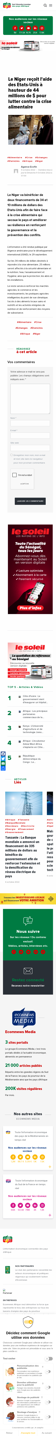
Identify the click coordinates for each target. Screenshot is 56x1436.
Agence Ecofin (29, 167)
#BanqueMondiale (15, 823)
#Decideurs (11, 826)
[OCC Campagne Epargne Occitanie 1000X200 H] (28, 898)
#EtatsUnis (13, 161)
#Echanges (41, 158)
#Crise (29, 158)
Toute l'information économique (21, 5)
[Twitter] (3, 758)
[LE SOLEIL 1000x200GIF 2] (28, 45)
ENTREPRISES (10, 1300)
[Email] (3, 763)
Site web (14, 443)
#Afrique (27, 161)
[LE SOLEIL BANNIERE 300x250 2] (30, 661)
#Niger (39, 161)
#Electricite (27, 826)
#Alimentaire (14, 158)
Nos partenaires (24, 1266)
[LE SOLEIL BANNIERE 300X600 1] (30, 569)
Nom (13, 418)
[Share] (3, 768)
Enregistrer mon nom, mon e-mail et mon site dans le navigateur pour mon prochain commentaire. (29, 459)
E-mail (13, 430)
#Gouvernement (14, 832)
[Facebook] (3, 754)
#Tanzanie (23, 820)
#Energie (10, 829)
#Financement (26, 829)
